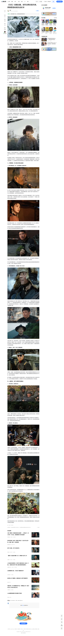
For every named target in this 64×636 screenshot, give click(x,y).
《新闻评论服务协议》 (20, 600)
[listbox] (23, 564)
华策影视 (8, 589)
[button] (54, 8)
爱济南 (8, 597)
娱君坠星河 (9, 544)
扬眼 (8, 582)
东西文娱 (8, 574)
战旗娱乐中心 (9, 567)
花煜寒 (8, 559)
